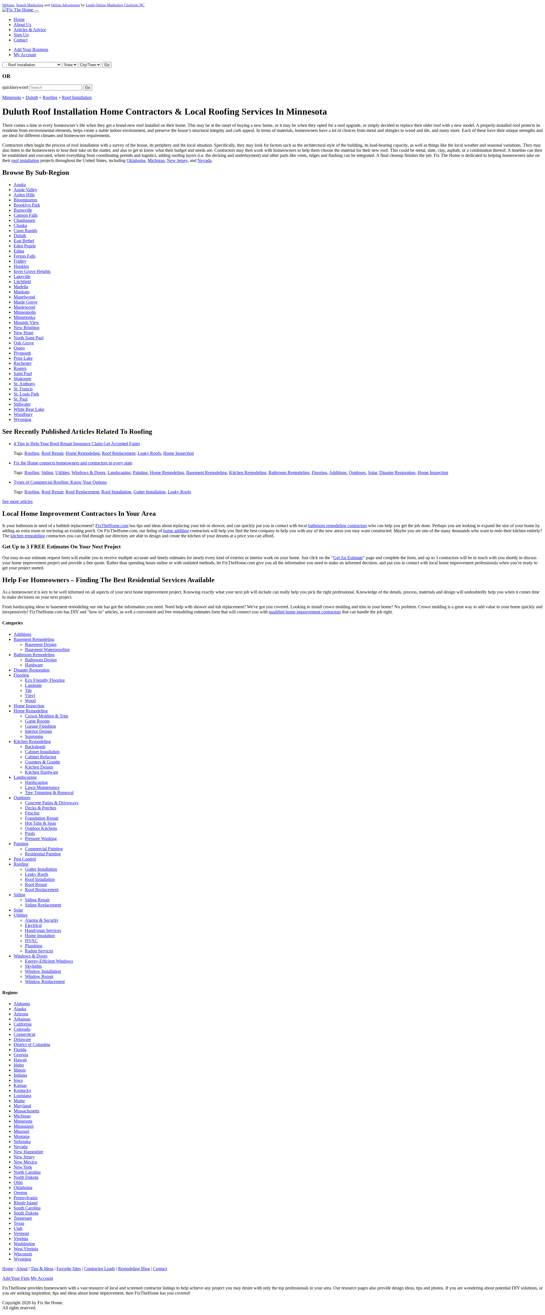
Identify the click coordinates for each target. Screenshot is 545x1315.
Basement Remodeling (206, 472)
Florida (20, 1049)
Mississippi (23, 1126)
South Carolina (27, 1207)
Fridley (20, 261)
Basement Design (40, 644)
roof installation (25, 160)
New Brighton (26, 327)
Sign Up (21, 34)
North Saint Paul (28, 337)
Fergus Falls (24, 256)
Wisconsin (23, 1253)
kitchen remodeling (28, 535)
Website (8, 5)
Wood (30, 700)
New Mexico (25, 1162)
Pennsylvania (25, 1197)
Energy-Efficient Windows (49, 961)
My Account (25, 54)
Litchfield (22, 281)
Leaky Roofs (149, 453)
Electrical (33, 925)
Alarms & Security (41, 920)
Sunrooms (34, 736)
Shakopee (22, 378)
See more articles (17, 501)
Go (106, 65)
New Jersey (177, 160)
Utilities (62, 472)
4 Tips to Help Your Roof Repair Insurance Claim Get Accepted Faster (77, 443)
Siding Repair (37, 899)
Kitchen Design (39, 767)
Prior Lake (23, 358)
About (22, 1268)
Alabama (22, 1003)
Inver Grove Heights (32, 271)
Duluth (32, 97)
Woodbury (23, 414)
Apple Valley (25, 189)
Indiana (20, 1075)
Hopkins (21, 266)
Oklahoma (136, 160)
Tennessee (23, 1218)
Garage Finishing (40, 726)
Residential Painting (43, 853)
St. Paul (21, 399)
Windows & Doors (88, 472)
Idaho (19, 1064)
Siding (47, 472)
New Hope (23, 332)
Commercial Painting (44, 848)
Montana (22, 1136)
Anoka (20, 184)
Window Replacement (45, 981)
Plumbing (33, 945)
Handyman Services (43, 930)
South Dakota (26, 1213)
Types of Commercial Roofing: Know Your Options (60, 482)
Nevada (204, 160)
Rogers (20, 368)
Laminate (33, 685)
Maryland (22, 1105)
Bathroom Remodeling (289, 472)
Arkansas (22, 1019)
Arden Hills (24, 194)
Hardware (34, 664)
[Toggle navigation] (36, 11)
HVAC (31, 940)
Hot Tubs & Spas (40, 823)
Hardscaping (36, 782)
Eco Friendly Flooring (45, 680)
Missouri (21, 1131)
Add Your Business (31, 49)
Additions (338, 472)
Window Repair (39, 976)
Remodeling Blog (134, 1268)
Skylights (33, 966)
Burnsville (23, 210)
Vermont (21, 1233)
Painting (140, 472)
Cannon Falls (25, 215)
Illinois (20, 1070)
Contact (21, 39)
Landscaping (119, 472)
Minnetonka (24, 317)
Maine (19, 1100)
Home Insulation (40, 935)
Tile (28, 690)
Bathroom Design (41, 659)
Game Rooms (37, 721)
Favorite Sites (68, 1268)
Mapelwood (24, 296)
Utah (18, 1228)
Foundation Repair (41, 818)
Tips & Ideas (42, 1268)
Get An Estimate (348, 557)
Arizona (21, 1013)
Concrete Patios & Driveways (51, 802)
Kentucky (22, 1090)
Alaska (20, 1008)
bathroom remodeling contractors (337, 525)
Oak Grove (24, 342)
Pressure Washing (41, 838)
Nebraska (22, 1141)
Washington (24, 1243)
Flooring (319, 472)
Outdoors (357, 472)
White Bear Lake (29, 409)
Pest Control (25, 859)
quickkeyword (15, 87)
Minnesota (11, 97)
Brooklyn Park (27, 205)
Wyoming (22, 419)
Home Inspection (178, 453)
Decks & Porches (40, 807)
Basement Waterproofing (47, 649)
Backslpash (35, 746)
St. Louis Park (26, 394)
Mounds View (26, 322)
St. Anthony (24, 383)
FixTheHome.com (111, 525)
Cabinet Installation (42, 751)
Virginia (21, 1238)
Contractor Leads (99, 1268)
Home (19, 19)
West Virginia (26, 1248)
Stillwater (22, 404)
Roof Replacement (118, 453)
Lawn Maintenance (42, 787)
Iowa (18, 1080)
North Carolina (27, 1172)
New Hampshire (28, 1151)
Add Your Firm (16, 1278)
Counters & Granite (42, 761)
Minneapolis (25, 312)
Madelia (21, 286)
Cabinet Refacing (40, 756)
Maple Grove (25, 302)
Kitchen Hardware (41, 772)
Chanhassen (24, 220)
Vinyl (30, 695)
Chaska (20, 225)
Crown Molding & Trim (46, 716)
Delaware (22, 1039)
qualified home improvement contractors (305, 611)
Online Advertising (65, 5)
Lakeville (22, 276)
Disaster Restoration (397, 472)
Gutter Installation (149, 491)
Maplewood (24, 307)
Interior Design (38, 731)
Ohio (18, 1182)
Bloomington (25, 199)
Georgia (21, 1054)
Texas (19, 1223)
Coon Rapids (25, 230)
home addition (176, 530)
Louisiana (22, 1095)
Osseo (19, 348)
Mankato (22, 291)
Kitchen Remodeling (247, 472)
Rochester (23, 363)
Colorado (22, 1029)
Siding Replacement (43, 904)
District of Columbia (32, 1044)
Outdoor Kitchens (41, 828)
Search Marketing (29, 5)
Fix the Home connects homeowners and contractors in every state (73, 462)
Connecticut (24, 1034)
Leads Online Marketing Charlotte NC (115, 5)
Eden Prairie (25, 245)
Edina (19, 251)
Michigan (156, 160)
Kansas (20, 1085)
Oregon (20, 1192)
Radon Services (39, 950)
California (23, 1024)
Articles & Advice (30, 29)
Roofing (50, 97)
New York (23, 1167)
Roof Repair (52, 453)
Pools (30, 833)
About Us (22, 24)
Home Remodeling (83, 453)
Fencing (32, 813)
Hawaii (20, 1059)
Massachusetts (26, 1110)
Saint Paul (23, 373)
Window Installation (43, 971)
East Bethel (24, 240)
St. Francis (23, 388)
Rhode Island (25, 1202)
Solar (372, 472)
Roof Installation (77, 97)
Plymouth (22, 353)
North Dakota (26, 1177)
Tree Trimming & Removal (49, 792)
